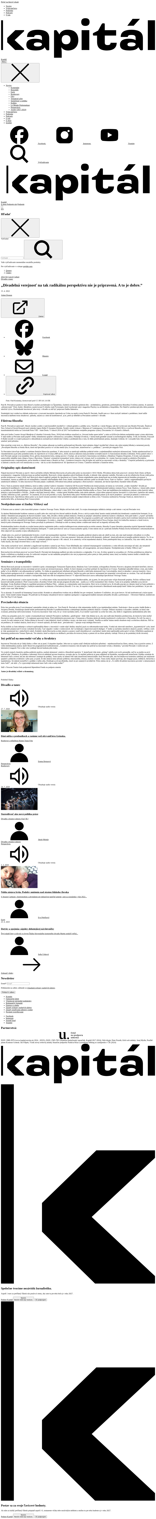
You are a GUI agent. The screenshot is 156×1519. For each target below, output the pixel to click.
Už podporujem (40, 1300)
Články (8, 273)
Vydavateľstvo (11, 8)
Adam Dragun (6, 295)
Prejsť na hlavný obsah (10, 2)
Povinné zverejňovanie (14, 1012)
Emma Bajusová (44, 761)
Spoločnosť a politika (19, 101)
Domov (9, 271)
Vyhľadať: (5, 239)
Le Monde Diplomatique (20, 105)
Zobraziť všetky (7, 973)
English (9, 123)
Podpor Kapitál (7, 1300)
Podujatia (9, 11)
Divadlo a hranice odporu (11, 842)
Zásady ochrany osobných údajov (19, 1008)
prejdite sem (27, 266)
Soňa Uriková (43, 954)
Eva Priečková (43, 917)
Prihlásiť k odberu (8, 992)
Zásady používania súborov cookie (19, 1010)
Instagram (9, 1018)
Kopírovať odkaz (49, 394)
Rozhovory (15, 94)
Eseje (13, 92)
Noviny (9, 6)
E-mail (45, 375)
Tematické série (17, 99)
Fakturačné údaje (12, 999)
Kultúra (14, 103)
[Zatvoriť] (20, 72)
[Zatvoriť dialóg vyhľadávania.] (2, 206)
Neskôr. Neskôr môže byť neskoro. (23, 1299)
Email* (3, 983)
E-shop (8, 121)
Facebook (46, 337)
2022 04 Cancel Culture (10, 277)
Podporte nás (12, 204)
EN (2, 209)
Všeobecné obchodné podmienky (19, 1001)
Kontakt (9, 997)
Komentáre (15, 88)
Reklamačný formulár (14, 1003)
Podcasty (9, 13)
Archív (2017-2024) (18, 110)
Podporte (20, 204)
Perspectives (15, 107)
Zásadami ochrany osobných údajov (41, 988)
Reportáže (15, 90)
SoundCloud (11, 1020)
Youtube (9, 1023)
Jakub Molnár (43, 840)
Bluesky (45, 356)
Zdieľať (41, 316)
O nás (8, 15)
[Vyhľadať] (43, 249)
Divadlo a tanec (7, 279)
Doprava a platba (12, 1005)
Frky (12, 96)
